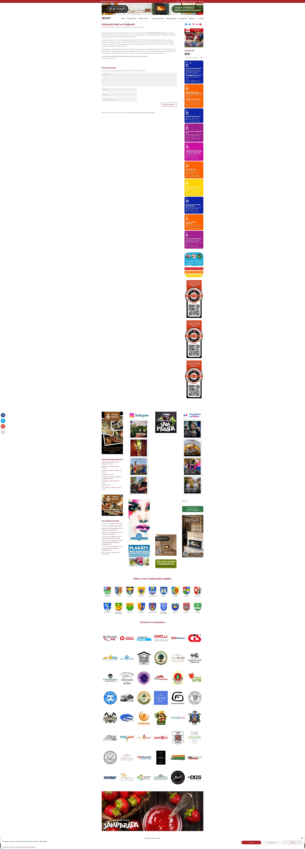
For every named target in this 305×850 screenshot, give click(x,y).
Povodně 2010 (105, 474)
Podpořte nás (184, 1)
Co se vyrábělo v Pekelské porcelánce (111, 487)
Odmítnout (272, 842)
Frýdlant (104, 485)
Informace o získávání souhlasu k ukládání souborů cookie (23, 847)
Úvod (123, 18)
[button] (302, 838)
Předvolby (292, 842)
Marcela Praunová (109, 27)
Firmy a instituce (158, 18)
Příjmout (251, 842)
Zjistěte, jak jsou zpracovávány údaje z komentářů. (141, 112)
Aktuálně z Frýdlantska (127, 27)
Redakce (192, 18)
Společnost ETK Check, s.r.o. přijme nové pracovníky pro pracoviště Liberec (112, 542)
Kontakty (200, 1)
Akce (178, 1)
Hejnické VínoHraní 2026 (116, 523)
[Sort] (189, 54)
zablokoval (192, 509)
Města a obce (143, 18)
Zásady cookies (5, 847)
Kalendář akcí (132, 18)
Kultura (135, 27)
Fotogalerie (183, 18)
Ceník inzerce (193, 1)
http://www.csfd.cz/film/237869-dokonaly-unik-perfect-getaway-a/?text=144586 (126, 56)
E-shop (201, 18)
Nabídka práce (171, 18)
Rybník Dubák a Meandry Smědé (110, 481)
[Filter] (186, 54)
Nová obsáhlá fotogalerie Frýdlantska (111, 470)
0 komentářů (141, 27)
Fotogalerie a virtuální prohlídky (110, 466)
